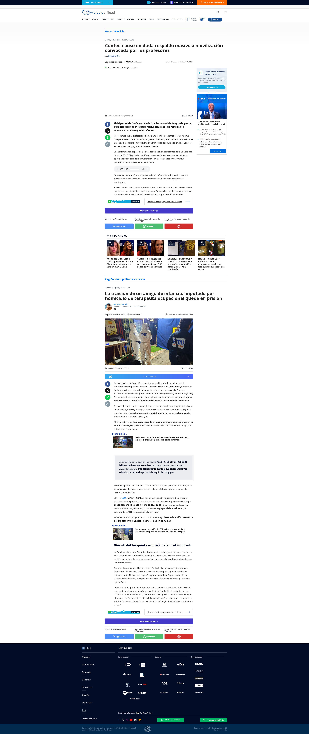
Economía (120, 19)
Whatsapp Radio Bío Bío (215, 720)
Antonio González (121, 304)
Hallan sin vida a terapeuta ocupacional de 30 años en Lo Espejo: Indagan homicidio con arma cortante (162, 438)
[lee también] (123, 442)
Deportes (130, 19)
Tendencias (141, 19)
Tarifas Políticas (88, 718)
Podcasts (85, 19)
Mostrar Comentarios (149, 211)
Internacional (108, 19)
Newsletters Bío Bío (159, 2)
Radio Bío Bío (113, 56)
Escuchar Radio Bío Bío (213, 2)
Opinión (152, 19)
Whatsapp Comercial (172, 720)
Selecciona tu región (94, 2)
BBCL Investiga (163, 19)
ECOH (125, 497)
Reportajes (87, 702)
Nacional (96, 19)
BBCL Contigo (177, 19)
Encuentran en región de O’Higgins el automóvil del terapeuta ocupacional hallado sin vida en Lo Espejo (160, 530)
